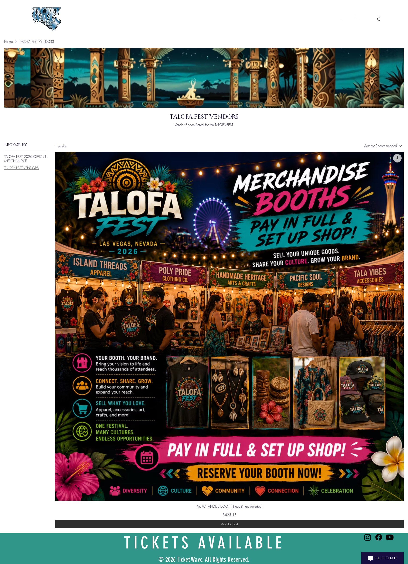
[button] (378, 16)
